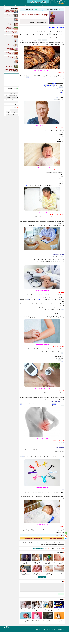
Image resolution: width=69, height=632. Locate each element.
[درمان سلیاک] (42, 331)
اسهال (62, 256)
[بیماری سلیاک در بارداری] (42, 199)
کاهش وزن (45, 40)
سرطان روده (22, 456)
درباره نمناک (58, 627)
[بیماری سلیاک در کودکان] (42, 112)
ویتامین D (54, 403)
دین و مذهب (20, 5)
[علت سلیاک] (42, 375)
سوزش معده (56, 99)
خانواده (40, 5)
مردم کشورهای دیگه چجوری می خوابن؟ (36, 621)
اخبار (51, 5)
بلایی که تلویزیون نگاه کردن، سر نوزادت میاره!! (25, 562)
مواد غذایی (62, 309)
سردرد (62, 92)
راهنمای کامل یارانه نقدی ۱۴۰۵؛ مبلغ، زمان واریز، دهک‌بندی (32, 538)
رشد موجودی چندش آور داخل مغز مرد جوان (34, 535)
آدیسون (59, 360)
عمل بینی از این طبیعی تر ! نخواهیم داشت (48, 609)
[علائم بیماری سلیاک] (42, 154)
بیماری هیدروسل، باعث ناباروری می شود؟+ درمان (47, 574)
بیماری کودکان (42, 548)
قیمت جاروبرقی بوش (14, 112)
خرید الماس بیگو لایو (59, 535)
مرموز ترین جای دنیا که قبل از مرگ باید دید (48, 621)
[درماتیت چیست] (42, 422)
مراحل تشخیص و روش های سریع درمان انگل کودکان (25, 574)
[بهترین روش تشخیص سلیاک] (42, 277)
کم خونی (39, 40)
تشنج (40, 492)
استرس (27, 299)
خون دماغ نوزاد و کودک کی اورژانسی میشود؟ (58, 562)
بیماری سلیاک (61, 27)
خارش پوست (61, 86)
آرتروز (62, 361)
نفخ (42, 40)
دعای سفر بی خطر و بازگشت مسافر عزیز (12, 90)
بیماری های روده (36, 548)
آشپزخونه (25, 5)
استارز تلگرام (8, 112)
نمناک (54, 5)
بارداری (39, 299)
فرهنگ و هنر (48, 5)
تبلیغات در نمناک (52, 627)
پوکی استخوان (52, 85)
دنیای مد (32, 5)
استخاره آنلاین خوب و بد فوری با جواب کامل (56, 538)
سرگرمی (43, 5)
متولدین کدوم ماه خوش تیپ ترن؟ (58, 621)
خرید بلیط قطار (8, 114)
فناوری (16, 5)
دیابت (62, 353)
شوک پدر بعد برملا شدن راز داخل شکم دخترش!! (36, 609)
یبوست (27, 76)
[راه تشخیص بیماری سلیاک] (42, 238)
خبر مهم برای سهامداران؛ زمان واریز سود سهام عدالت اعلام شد (11, 93)
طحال (57, 97)
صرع (26, 185)
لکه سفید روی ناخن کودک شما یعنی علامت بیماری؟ (37, 574)
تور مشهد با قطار (15, 114)
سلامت (28, 5)
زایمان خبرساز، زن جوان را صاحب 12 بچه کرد (25, 609)
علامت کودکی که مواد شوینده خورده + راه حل (47, 562)
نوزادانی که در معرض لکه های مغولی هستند (59, 574)
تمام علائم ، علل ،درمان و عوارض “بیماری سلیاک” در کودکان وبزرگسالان (34, 15)
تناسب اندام (36, 5)
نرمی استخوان (46, 85)
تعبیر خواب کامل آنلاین (14, 109)
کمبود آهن (54, 83)
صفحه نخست (62, 627)
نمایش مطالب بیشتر (42, 577)
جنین (61, 442)
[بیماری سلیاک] (42, 57)
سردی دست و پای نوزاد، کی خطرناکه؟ (36, 562)
